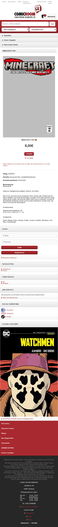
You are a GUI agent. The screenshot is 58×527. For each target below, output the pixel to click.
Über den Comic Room (29, 507)
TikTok (8, 317)
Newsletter (12, 1)
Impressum (25, 523)
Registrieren (19, 253)
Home (4, 1)
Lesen (5, 270)
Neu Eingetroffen (7, 438)
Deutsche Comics (7, 428)
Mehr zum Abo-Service (10, 297)
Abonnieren (6, 269)
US (4, 282)
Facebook (9, 310)
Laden (30, 516)
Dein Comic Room (11, 45)
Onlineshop (29, 513)
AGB (19, 1)
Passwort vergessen (9, 257)
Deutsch (5, 283)
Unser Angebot (10, 40)
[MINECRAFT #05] (29, 96)
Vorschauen (5, 443)
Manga (3, 433)
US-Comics (5, 423)
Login (19, 247)
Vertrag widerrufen (27, 2)
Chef (29, 520)
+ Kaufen (29, 154)
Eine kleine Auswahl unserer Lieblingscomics (18, 418)
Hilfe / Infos (50, 2)
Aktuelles (7, 36)
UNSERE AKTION (7, 448)
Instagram (9, 313)
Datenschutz (41, 1)
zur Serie (29, 158)
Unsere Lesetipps (7, 453)
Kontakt (34, 523)
